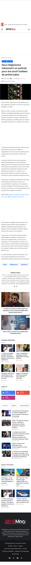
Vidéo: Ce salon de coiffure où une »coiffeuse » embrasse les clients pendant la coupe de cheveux (20, 424)
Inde (5, 264)
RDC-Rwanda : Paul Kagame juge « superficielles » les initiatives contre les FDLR (22, 481)
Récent (14, 405)
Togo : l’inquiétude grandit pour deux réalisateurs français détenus (22, 356)
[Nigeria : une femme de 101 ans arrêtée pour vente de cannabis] (23, 368)
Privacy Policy (15, 554)
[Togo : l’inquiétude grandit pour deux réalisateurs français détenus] (23, 348)
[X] (17, 286)
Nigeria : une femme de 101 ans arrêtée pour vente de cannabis (22, 376)
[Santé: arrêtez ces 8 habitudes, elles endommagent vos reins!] (6, 446)
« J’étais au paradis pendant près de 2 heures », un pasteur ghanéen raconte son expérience (7, 357)
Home (15, 546)
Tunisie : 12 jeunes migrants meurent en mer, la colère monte (22, 500)
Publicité (10, 546)
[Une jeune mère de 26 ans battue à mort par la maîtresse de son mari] (8, 368)
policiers (25, 264)
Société (10, 57)
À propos (20, 546)
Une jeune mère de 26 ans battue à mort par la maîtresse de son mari (7, 376)
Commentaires (24, 405)
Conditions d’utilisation (8, 551)
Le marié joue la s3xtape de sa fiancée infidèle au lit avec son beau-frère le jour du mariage (20, 413)
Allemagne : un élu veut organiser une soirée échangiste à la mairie (7, 480)
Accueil (5, 57)
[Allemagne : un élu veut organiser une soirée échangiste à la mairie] (8, 472)
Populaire (5, 405)
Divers (4, 61)
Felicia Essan (6, 78)
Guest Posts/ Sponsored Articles (12, 548)
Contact (25, 548)
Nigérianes (14, 264)
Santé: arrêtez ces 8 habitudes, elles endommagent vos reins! (19, 445)
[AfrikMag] (10, 29)
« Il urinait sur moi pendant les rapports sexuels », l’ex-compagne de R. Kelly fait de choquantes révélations (20, 454)
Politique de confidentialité (22, 551)
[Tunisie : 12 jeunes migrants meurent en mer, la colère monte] (23, 493)
